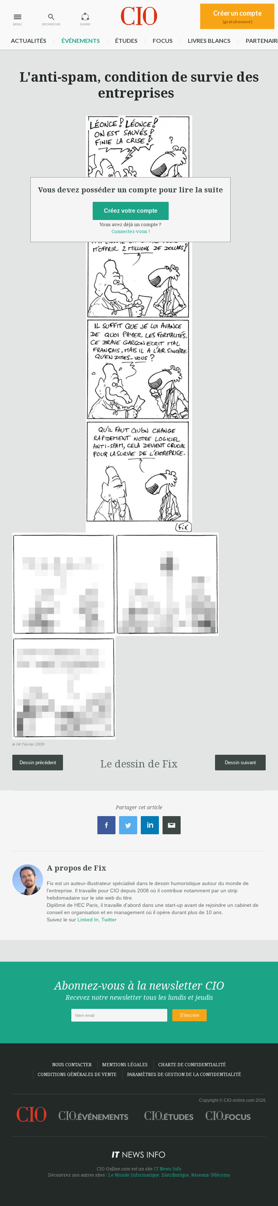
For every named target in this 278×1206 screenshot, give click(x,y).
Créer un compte (237, 16)
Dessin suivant (240, 762)
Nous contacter (72, 1065)
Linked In (87, 919)
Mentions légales (125, 1065)
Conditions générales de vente (77, 1074)
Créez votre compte (130, 211)
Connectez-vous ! (130, 231)
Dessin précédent (38, 762)
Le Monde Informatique (133, 1175)
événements (81, 40)
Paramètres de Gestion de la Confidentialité (184, 1074)
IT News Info (167, 1169)
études (126, 40)
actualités (28, 40)
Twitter (109, 919)
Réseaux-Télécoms (210, 1175)
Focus (163, 40)
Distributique (175, 1175)
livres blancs (209, 40)
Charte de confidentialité (192, 1065)
